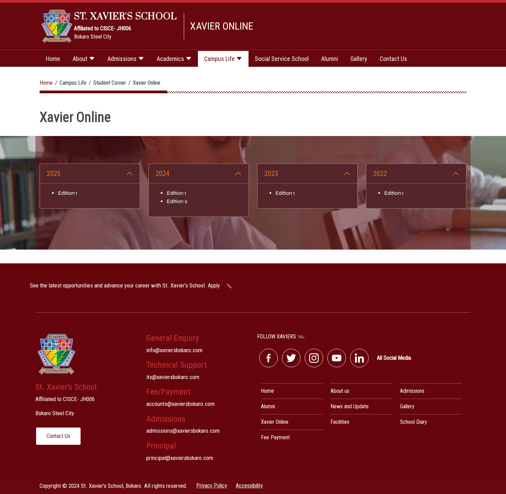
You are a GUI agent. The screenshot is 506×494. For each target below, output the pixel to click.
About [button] (81, 58)
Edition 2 (177, 201)
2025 (54, 173)
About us (339, 391)
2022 (380, 173)
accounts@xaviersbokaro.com (180, 403)
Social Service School (282, 58)
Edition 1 (67, 193)
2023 (271, 173)
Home (53, 58)
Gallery (358, 58)
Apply (214, 285)
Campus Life (220, 58)
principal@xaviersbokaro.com (179, 457)
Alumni (329, 58)
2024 (162, 173)
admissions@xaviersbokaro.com (183, 430)
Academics (171, 58)
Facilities (339, 422)
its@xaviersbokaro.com (172, 377)
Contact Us (393, 58)
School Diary (413, 422)
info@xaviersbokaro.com (174, 350)
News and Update (349, 406)
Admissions (122, 58)
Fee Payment (275, 437)
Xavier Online (274, 422)
